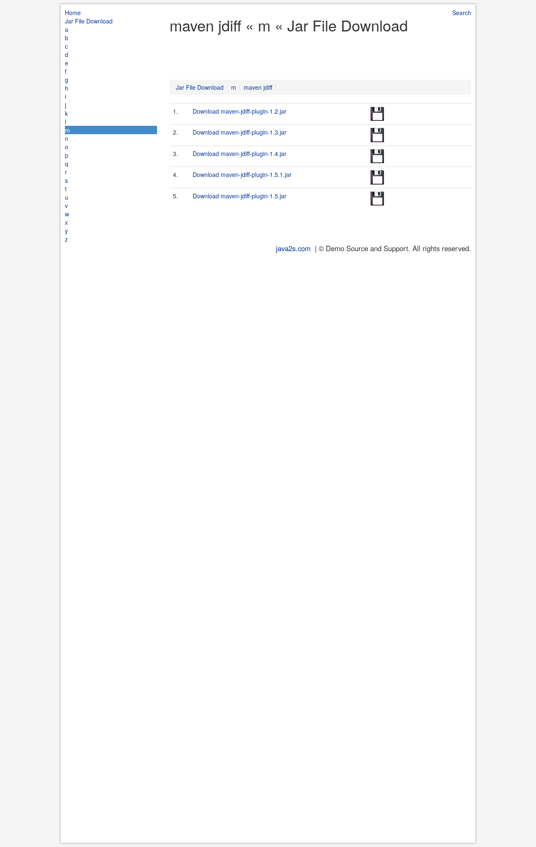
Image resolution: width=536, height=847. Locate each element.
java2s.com (293, 248)
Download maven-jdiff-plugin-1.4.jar (239, 153)
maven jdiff (258, 87)
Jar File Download (89, 21)
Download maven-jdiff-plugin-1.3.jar (239, 132)
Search (461, 12)
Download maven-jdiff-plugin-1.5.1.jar (242, 174)
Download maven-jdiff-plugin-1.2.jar (239, 111)
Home (73, 12)
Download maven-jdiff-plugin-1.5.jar (239, 196)
